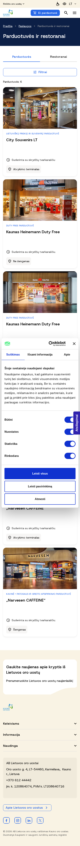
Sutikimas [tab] (13, 354)
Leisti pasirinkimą (40, 486)
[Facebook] (6, 820)
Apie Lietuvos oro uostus (24, 808)
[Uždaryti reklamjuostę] (74, 343)
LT (70, 4)
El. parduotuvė (47, 13)
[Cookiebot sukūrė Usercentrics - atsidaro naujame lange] (49, 343)
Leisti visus (40, 473)
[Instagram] (17, 820)
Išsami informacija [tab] (40, 354)
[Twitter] (40, 820)
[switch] (70, 432)
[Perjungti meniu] (74, 13)
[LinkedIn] (29, 820)
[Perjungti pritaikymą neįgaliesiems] (64, 4)
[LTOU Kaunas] (8, 707)
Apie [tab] (67, 354)
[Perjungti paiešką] (66, 13)
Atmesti (40, 499)
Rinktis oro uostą (12, 3)
